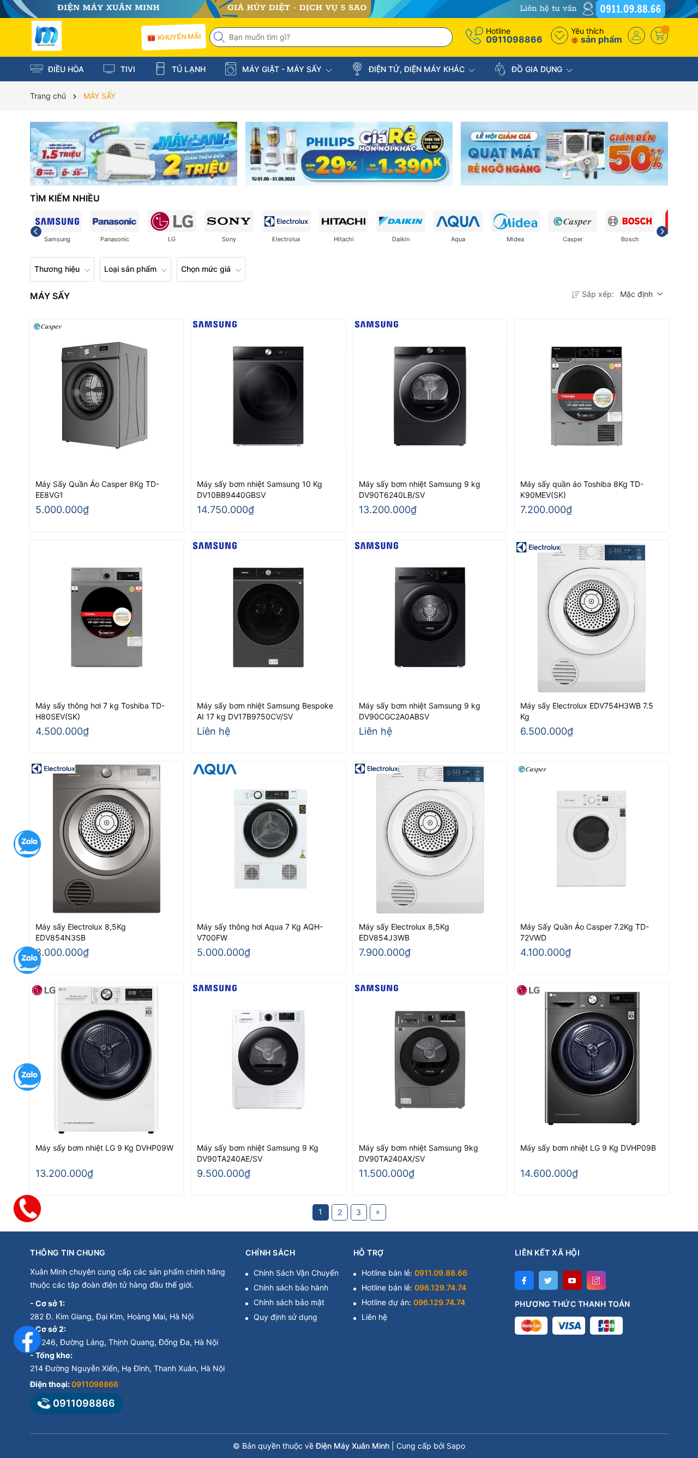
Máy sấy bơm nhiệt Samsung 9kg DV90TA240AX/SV (418, 1153)
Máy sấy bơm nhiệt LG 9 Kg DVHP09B (588, 1147)
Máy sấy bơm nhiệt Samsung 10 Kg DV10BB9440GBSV (259, 489)
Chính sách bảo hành (291, 1287)
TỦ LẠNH (188, 69)
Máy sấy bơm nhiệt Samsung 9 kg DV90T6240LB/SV (419, 489)
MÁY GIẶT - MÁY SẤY (282, 69)
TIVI (126, 69)
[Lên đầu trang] (675, 1361)
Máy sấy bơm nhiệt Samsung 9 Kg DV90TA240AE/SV (257, 1153)
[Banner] (133, 154)
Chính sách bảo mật (289, 1302)
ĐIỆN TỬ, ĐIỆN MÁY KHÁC (416, 69)
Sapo (456, 1445)
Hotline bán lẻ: (414, 1272)
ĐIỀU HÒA (65, 69)
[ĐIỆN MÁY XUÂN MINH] (349, 8)
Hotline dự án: (413, 1302)
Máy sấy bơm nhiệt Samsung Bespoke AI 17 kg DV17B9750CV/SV (265, 711)
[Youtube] (572, 1280)
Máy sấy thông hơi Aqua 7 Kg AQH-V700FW (260, 932)
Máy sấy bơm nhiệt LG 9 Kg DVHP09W (104, 1147)
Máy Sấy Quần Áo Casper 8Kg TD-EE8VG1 (97, 489)
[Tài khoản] (636, 35)
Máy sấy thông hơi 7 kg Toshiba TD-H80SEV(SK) (100, 711)
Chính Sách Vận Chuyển (296, 1272)
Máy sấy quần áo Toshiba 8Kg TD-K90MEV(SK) (581, 489)
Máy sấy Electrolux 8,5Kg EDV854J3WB (404, 932)
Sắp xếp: (598, 294)
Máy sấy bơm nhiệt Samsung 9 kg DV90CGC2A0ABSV (419, 711)
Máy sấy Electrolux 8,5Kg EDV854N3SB (80, 932)
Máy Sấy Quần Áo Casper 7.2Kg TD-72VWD (584, 932)
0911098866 (514, 39)
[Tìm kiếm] (220, 37)
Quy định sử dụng (285, 1317)
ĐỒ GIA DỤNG (536, 69)
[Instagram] (596, 1280)
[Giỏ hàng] (659, 35)
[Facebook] (524, 1280)
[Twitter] (548, 1280)
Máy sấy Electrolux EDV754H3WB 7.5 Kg (586, 711)
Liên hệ (374, 1317)
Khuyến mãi (179, 36)
